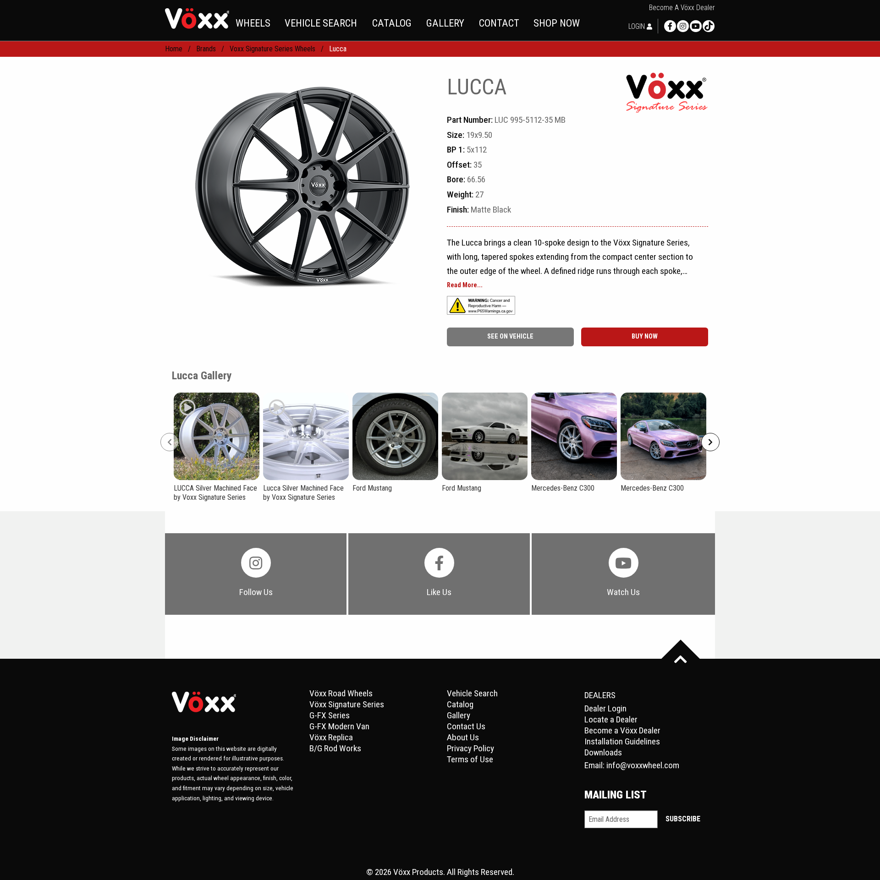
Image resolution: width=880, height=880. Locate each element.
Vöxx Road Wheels (341, 693)
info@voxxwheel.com (642, 765)
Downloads (603, 752)
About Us (463, 737)
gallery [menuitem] (445, 23)
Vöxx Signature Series (346, 704)
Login (637, 26)
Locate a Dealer (611, 719)
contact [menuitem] (499, 23)
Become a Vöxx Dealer (682, 8)
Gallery (458, 715)
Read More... (465, 285)
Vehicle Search (472, 693)
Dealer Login (605, 708)
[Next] (710, 442)
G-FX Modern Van (339, 726)
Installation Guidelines (622, 741)
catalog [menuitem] (392, 23)
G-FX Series (329, 715)
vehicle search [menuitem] (321, 23)
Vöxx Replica (331, 737)
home (173, 48)
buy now (645, 336)
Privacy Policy (470, 748)
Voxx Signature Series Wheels (272, 48)
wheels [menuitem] (253, 23)
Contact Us (466, 726)
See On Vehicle (510, 336)
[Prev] (169, 442)
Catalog (460, 704)
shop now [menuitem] (557, 23)
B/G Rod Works (335, 748)
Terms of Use (470, 759)
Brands (206, 48)
